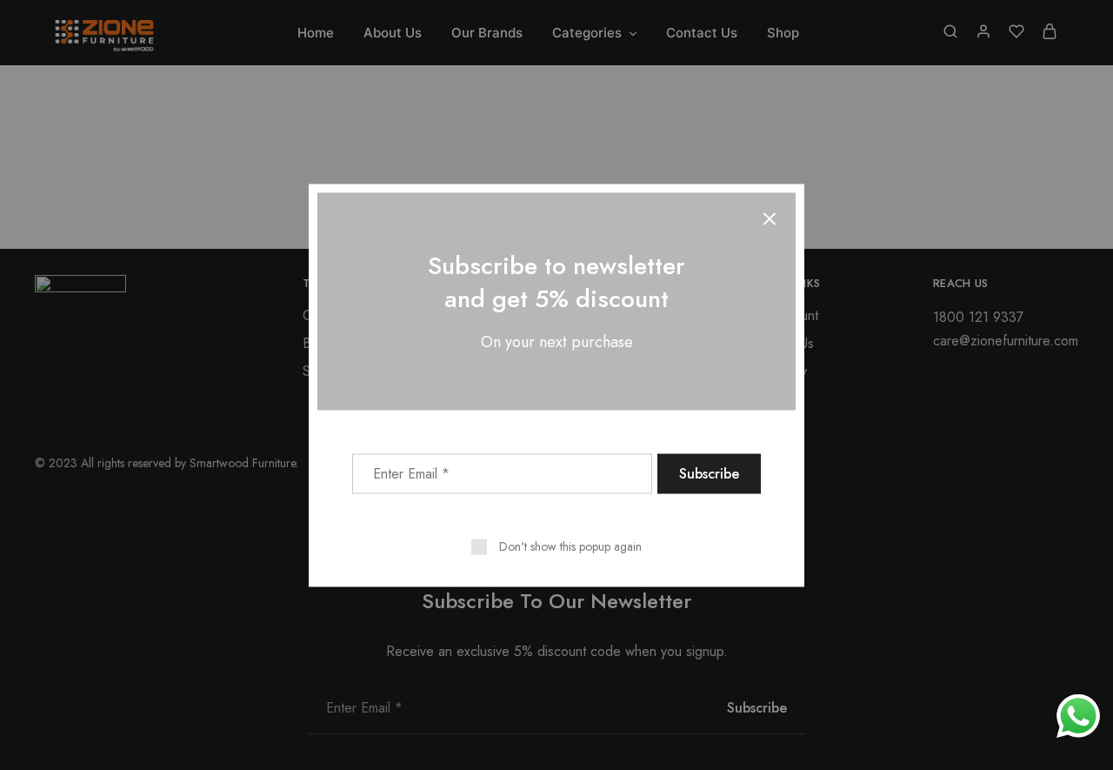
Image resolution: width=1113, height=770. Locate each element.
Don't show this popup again (570, 545)
